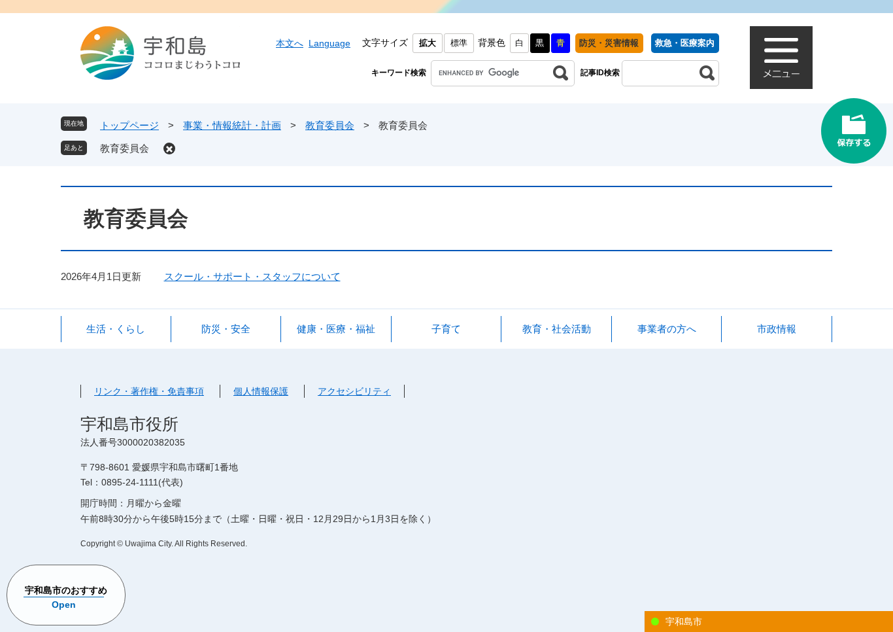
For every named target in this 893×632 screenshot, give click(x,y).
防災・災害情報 (609, 43)
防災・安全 (225, 328)
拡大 (427, 43)
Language (329, 43)
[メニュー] (781, 57)
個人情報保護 (260, 391)
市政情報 (776, 328)
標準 (458, 43)
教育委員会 (329, 125)
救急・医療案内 (685, 43)
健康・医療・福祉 (336, 328)
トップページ (129, 125)
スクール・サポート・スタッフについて (252, 276)
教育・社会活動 (556, 328)
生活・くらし (115, 328)
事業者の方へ (666, 328)
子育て (446, 328)
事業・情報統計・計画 (232, 125)
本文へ (289, 43)
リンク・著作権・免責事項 (149, 391)
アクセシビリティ (354, 391)
